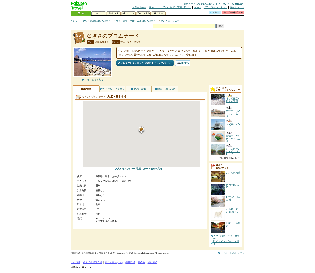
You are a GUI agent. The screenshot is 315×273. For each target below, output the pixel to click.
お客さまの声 (139, 7)
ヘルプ (197, 7)
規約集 (141, 262)
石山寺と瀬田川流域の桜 (233, 210)
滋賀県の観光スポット (101, 20)
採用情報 (130, 262)
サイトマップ (237, 7)
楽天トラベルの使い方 (215, 7)
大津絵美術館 (233, 172)
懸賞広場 (113, 13)
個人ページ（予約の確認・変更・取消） (170, 7)
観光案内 (158, 13)
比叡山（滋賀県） (233, 224)
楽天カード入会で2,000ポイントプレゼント (207, 3)
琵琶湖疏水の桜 (233, 186)
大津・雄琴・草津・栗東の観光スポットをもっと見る (226, 240)
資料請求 (152, 262)
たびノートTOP (79, 20)
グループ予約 (143, 13)
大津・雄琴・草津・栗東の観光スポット (137, 20)
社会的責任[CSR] (114, 262)
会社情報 (75, 262)
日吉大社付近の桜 (233, 198)
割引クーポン (128, 13)
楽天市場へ (238, 3)
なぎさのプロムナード (172, 20)
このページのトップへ (232, 253)
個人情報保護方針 (92, 262)
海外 (98, 13)
